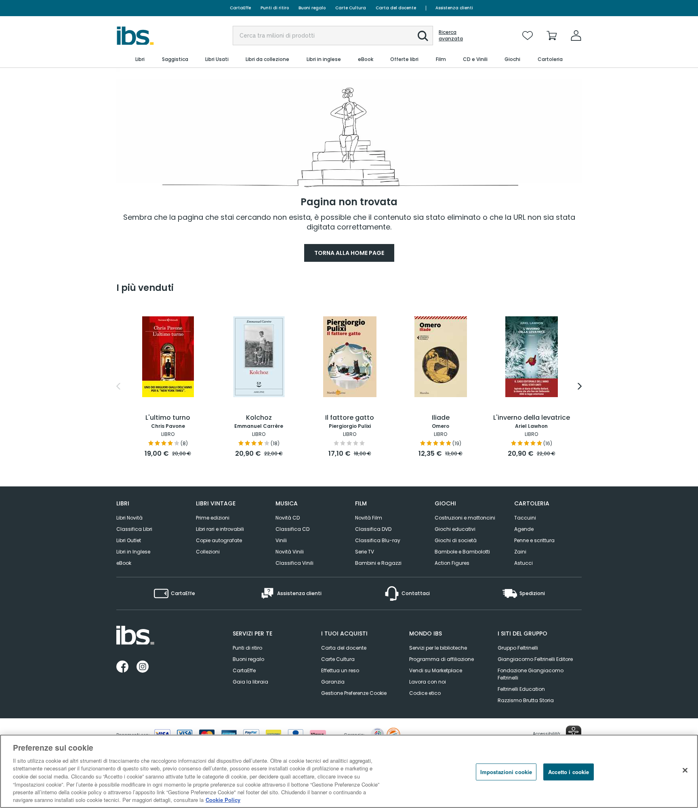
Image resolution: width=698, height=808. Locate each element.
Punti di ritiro (275, 8)
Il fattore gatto (349, 418)
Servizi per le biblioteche (438, 647)
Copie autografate (219, 540)
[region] (349, 771)
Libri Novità (129, 517)
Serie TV (364, 551)
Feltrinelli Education (521, 689)
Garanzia (333, 681)
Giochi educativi (455, 529)
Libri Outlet (128, 540)
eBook (123, 563)
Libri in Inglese (133, 551)
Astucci (523, 563)
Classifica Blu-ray (377, 540)
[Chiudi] (685, 770)
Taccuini (525, 517)
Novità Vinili (289, 551)
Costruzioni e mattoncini (465, 517)
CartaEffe (240, 8)
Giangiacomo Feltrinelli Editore (535, 659)
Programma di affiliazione (441, 659)
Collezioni (208, 551)
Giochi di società (456, 540)
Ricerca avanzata (451, 35)
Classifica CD (292, 529)
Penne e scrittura (534, 540)
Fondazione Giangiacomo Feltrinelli (530, 674)
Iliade (441, 418)
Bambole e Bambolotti (462, 551)
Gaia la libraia (250, 681)
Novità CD (287, 517)
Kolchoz (259, 418)
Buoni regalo (312, 8)
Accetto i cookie (568, 772)
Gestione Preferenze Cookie (354, 693)
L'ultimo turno (167, 418)
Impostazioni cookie (506, 772)
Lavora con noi (427, 681)
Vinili (281, 540)
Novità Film (368, 517)
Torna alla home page (349, 253)
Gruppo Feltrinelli (518, 647)
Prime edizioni (212, 517)
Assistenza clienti (454, 8)
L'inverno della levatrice (531, 418)
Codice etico (425, 693)
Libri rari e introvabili (220, 529)
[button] (423, 36)
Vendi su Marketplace (435, 670)
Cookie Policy (223, 800)
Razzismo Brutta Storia (526, 700)
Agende (524, 529)
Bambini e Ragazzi (378, 563)
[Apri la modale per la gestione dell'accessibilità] (574, 733)
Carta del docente (396, 8)
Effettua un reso (340, 670)
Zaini (520, 551)
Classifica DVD (373, 529)
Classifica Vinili (294, 563)
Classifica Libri (134, 529)
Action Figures (452, 563)
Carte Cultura (350, 8)
